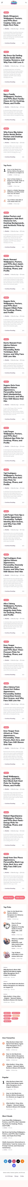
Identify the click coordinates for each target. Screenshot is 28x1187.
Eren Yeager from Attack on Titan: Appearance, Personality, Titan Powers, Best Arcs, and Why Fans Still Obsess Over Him (13, 738)
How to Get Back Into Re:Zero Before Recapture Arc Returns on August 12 (15, 171)
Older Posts (20, 897)
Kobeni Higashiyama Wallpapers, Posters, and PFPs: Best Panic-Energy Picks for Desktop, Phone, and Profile (13, 821)
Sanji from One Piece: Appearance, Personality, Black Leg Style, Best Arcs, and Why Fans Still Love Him (13, 863)
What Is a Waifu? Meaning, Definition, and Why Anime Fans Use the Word (15, 191)
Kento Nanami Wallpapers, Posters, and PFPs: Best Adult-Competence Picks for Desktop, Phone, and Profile (13, 265)
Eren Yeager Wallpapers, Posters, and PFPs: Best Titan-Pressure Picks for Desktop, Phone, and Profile (13, 651)
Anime (7, 1013)
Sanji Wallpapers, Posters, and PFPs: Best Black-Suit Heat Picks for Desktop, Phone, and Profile (13, 781)
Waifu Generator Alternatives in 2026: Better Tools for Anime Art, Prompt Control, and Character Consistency (14, 1144)
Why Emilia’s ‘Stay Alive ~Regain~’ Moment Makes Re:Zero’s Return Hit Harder (13, 998)
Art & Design (9, 1176)
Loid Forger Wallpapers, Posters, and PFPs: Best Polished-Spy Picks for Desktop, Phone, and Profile (13, 437)
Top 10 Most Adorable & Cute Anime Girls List (15, 200)
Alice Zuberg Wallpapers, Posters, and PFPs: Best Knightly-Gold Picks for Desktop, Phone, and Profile (12, 609)
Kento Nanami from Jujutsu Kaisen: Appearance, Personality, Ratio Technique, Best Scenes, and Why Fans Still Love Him (13, 350)
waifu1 (7, 28)
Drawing (7, 1015)
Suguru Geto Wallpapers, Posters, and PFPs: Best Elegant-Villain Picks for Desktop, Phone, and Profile (12, 307)
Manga (7, 1018)
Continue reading (10, 43)
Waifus (7, 1021)
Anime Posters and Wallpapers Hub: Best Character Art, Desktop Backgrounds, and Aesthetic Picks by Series (13, 222)
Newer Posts (8, 897)
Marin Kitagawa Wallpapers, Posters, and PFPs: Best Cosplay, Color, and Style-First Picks (12, 20)
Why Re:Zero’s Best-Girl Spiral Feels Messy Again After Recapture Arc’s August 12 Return (12, 972)
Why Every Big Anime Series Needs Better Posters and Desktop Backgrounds (13, 135)
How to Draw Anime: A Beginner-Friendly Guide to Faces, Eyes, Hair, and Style (15, 181)
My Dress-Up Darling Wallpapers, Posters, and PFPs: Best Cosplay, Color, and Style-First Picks (13, 1134)
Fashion (16, 1015)
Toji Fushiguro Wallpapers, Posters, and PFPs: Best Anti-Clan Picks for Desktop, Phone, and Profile (12, 479)
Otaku (14, 1018)
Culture (6, 12)
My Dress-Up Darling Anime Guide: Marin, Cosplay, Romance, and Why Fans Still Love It (13, 58)
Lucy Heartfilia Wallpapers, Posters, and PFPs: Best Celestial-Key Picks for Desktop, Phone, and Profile (14, 1123)
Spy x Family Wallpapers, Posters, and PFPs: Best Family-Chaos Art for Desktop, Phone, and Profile (13, 98)
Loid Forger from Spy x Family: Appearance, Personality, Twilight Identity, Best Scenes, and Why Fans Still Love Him (13, 520)
